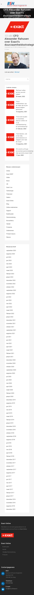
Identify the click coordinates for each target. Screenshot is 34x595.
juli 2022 (8, 297)
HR (7, 184)
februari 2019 (10, 419)
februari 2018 (10, 456)
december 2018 (11, 426)
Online (8, 171)
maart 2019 (9, 416)
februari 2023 (10, 274)
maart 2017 (9, 489)
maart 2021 (9, 350)
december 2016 (11, 499)
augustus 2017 (10, 473)
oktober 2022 (10, 287)
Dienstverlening (10, 217)
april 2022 (9, 307)
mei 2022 (9, 303)
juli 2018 (8, 443)
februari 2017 (10, 492)
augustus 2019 (10, 403)
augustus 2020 (10, 373)
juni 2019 (9, 406)
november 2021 (10, 323)
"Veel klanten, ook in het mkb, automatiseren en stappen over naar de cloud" (21, 137)
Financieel (9, 194)
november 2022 (10, 283)
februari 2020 (10, 393)
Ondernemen (10, 230)
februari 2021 (10, 353)
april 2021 (9, 347)
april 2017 (9, 486)
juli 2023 (8, 257)
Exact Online (9, 200)
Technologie (9, 191)
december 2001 (11, 509)
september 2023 (11, 250)
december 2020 (11, 360)
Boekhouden (10, 214)
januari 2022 (9, 317)
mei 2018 (9, 449)
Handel (8, 224)
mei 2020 (9, 383)
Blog (7, 204)
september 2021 (11, 330)
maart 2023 (9, 270)
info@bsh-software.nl (11, 588)
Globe (8, 177)
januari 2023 (9, 277)
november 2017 (10, 463)
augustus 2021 (10, 333)
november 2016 (10, 502)
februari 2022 (10, 313)
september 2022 (11, 290)
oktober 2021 (10, 327)
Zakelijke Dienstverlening (8, 552)
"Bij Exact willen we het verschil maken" (21, 92)
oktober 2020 (10, 366)
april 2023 (9, 267)
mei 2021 (9, 343)
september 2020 (11, 370)
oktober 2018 (10, 433)
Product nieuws (10, 234)
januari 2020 (9, 396)
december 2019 (11, 400)
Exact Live (9, 187)
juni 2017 (9, 479)
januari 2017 (9, 496)
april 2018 (9, 453)
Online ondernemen (11, 207)
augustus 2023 (10, 254)
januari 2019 (9, 423)
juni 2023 (9, 260)
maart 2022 (9, 310)
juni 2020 (9, 380)
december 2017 (11, 459)
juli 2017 (8, 476)
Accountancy (10, 220)
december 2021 (11, 320)
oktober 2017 (10, 466)
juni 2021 (9, 340)
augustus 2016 (10, 506)
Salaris (8, 197)
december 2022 (11, 280)
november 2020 (10, 363)
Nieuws (9, 17)
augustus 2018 (10, 439)
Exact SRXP (9, 174)
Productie (9, 227)
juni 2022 (9, 300)
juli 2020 (8, 376)
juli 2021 (8, 337)
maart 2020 (9, 390)
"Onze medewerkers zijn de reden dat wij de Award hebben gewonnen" (22, 105)
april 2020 (9, 386)
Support (8, 210)
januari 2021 (9, 356)
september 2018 (11, 436)
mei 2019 (9, 410)
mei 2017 (9, 483)
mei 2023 (9, 264)
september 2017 (11, 469)
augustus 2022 (10, 293)
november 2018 (10, 429)
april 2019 (9, 413)
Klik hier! (17, 72)
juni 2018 (9, 446)
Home (5, 17)
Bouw (8, 181)
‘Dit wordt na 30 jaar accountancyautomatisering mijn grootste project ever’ (24, 151)
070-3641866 (9, 583)
